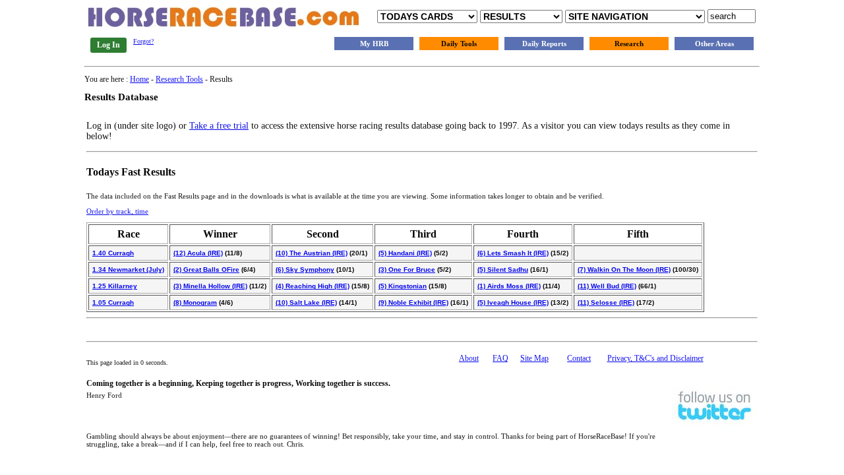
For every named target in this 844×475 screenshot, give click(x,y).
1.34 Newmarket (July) (128, 269)
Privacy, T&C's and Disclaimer (655, 358)
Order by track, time (117, 211)
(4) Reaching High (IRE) (312, 286)
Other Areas (714, 44)
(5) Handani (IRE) (405, 253)
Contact (579, 358)
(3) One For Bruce (406, 269)
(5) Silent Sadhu (502, 269)
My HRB (374, 44)
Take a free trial (219, 126)
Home (139, 79)
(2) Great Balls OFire (206, 269)
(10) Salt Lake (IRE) (306, 302)
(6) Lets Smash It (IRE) (513, 253)
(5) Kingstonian (402, 286)
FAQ (500, 358)
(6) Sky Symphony (305, 269)
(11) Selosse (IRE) (606, 302)
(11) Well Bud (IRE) (607, 286)
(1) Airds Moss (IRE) (509, 286)
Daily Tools (459, 44)
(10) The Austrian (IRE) (311, 253)
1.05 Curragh (113, 302)
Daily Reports (544, 44)
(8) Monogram (195, 302)
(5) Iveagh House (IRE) (513, 302)
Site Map (534, 358)
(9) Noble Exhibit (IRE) (413, 302)
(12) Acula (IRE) (198, 253)
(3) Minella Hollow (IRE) (210, 286)
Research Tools (179, 79)
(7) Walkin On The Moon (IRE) (624, 269)
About (469, 358)
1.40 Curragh (113, 253)
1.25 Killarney (114, 286)
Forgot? (143, 41)
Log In (108, 44)
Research (629, 44)
